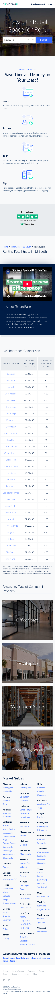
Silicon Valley (8, 858)
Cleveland (41, 791)
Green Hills (11, 459)
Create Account (38, 4)
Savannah (7, 920)
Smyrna (10, 532)
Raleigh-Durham (27, 944)
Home (5, 246)
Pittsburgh (42, 830)
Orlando (6, 896)
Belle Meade (11, 393)
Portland (41, 817)
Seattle (40, 918)
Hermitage (11, 473)
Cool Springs (10, 413)
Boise (5, 929)
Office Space (27, 619)
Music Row (11, 512)
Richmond (41, 905)
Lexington (24, 797)
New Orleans (25, 817)
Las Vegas (24, 885)
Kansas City (25, 863)
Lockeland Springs (11, 492)
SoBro (11, 539)
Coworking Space (27, 749)
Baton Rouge (26, 809)
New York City (26, 924)
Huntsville (7, 791)
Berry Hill (10, 400)
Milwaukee (42, 931)
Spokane (41, 922)
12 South (27, 246)
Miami (5, 892)
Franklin (10, 440)
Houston (41, 883)
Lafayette (24, 813)
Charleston (42, 839)
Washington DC (10, 879)
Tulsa (39, 808)
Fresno (6, 825)
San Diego (7, 850)
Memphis (41, 859)
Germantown (11, 446)
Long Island (25, 920)
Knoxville (41, 856)
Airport (10, 387)
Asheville (24, 937)
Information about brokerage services (20, 991)
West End (10, 558)
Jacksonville (8, 888)
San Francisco (9, 854)
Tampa (5, 899)
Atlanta (6, 912)
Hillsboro (11, 479)
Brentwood (10, 407)
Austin (40, 872)
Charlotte (24, 940)
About (5, 971)
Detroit (23, 845)
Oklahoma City (43, 804)
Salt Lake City (43, 896)
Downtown (11, 426)
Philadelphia (42, 826)
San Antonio (42, 887)
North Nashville (11, 525)
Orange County (9, 843)
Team (5, 974)
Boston (23, 835)
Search (44, 39)
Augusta (6, 916)
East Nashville (10, 433)
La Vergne (10, 486)
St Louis (23, 867)
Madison (11, 499)
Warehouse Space (27, 706)
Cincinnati (41, 787)
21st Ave (11, 380)
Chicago (6, 938)
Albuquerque (25, 907)
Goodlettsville (10, 453)
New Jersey (25, 898)
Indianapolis (25, 787)
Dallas (40, 876)
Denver (6, 867)
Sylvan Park (10, 545)
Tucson (6, 804)
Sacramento (8, 847)
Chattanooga (43, 852)
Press (41, 971)
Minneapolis (25, 854)
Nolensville (11, 519)
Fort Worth (42, 880)
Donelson (10, 420)
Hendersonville (11, 466)
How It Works (18, 971)
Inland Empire (9, 829)
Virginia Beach (43, 909)
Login (50, 4)
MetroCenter (10, 506)
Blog (35, 974)
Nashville (15, 246)
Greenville (41, 843)
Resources (15, 974)
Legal (27, 974)
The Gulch (10, 552)
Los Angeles (8, 833)
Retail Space (28, 663)
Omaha (23, 876)
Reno (22, 889)
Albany (23, 916)
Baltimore (24, 826)
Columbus (41, 795)
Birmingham (8, 787)
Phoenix (6, 800)
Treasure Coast (9, 903)
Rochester (24, 928)
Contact (31, 971)
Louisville (24, 800)
